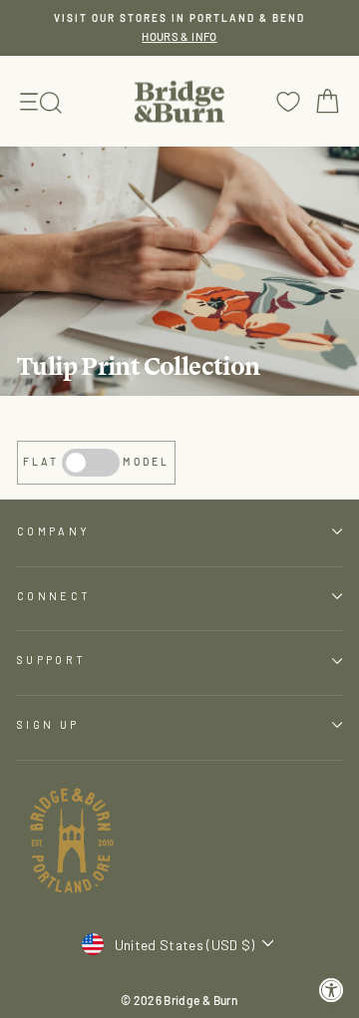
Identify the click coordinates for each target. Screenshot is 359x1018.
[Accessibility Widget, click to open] (331, 990)
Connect (54, 595)
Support (51, 659)
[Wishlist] (288, 101)
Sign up (48, 724)
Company (53, 530)
